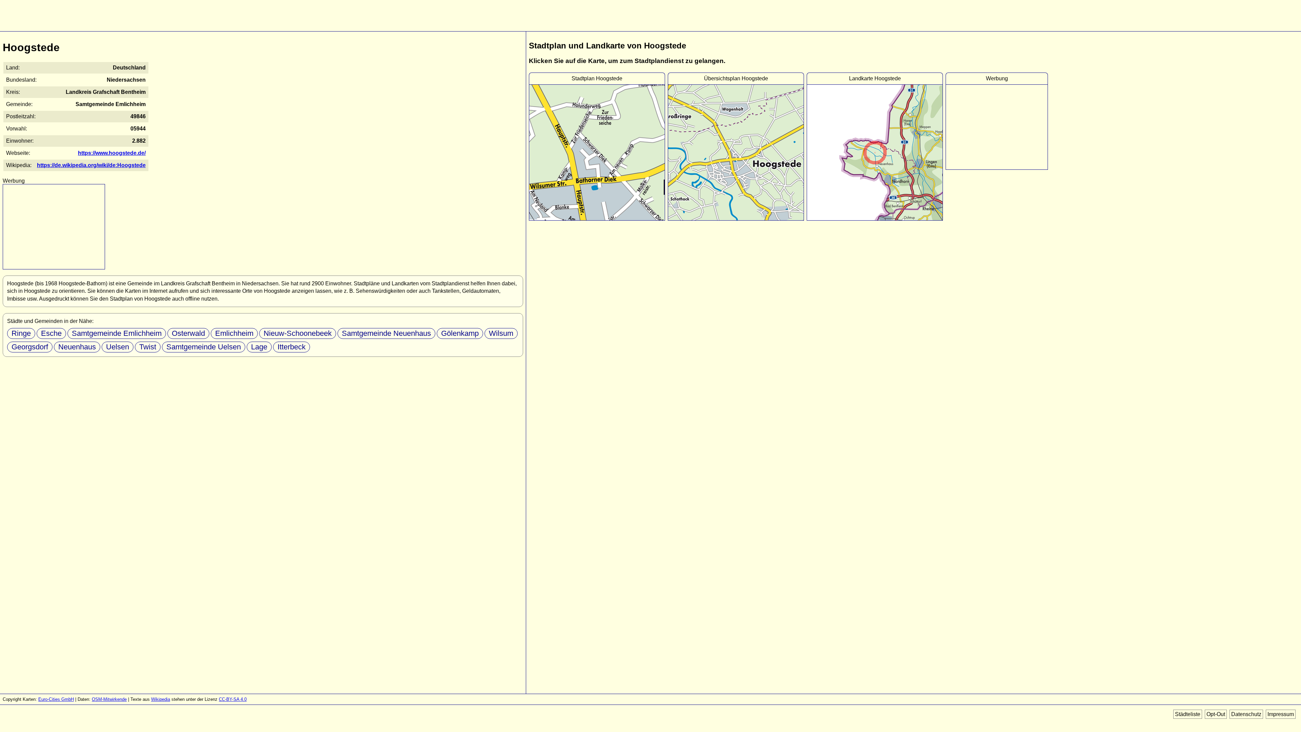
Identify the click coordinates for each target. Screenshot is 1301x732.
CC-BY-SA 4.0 (233, 699)
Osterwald (188, 333)
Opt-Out (1215, 714)
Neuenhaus (77, 347)
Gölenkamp (460, 333)
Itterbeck (291, 347)
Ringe (21, 333)
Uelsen (117, 347)
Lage (259, 347)
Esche (51, 333)
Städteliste (1187, 714)
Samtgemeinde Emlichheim (117, 333)
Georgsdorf (30, 347)
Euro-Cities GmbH (56, 699)
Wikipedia (160, 699)
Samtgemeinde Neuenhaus (386, 333)
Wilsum (501, 333)
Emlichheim (234, 333)
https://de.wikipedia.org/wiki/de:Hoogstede (91, 165)
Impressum (1280, 714)
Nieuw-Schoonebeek (298, 333)
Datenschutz (1246, 714)
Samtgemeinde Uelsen (203, 347)
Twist (147, 347)
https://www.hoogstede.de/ (112, 153)
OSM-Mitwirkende (109, 699)
